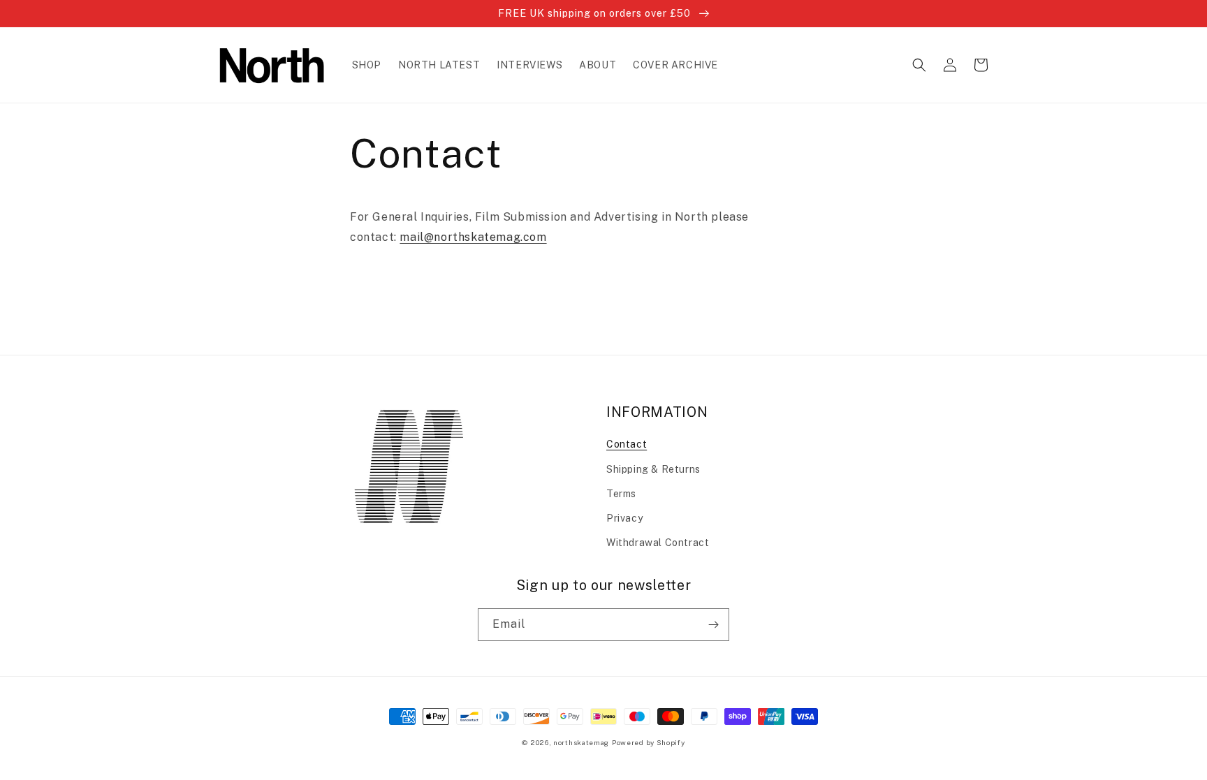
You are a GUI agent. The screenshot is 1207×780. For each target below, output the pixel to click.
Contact (626, 444)
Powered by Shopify (648, 742)
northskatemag (581, 742)
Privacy (624, 518)
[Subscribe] (713, 624)
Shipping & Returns (653, 469)
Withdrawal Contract (657, 542)
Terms (621, 493)
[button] (919, 65)
